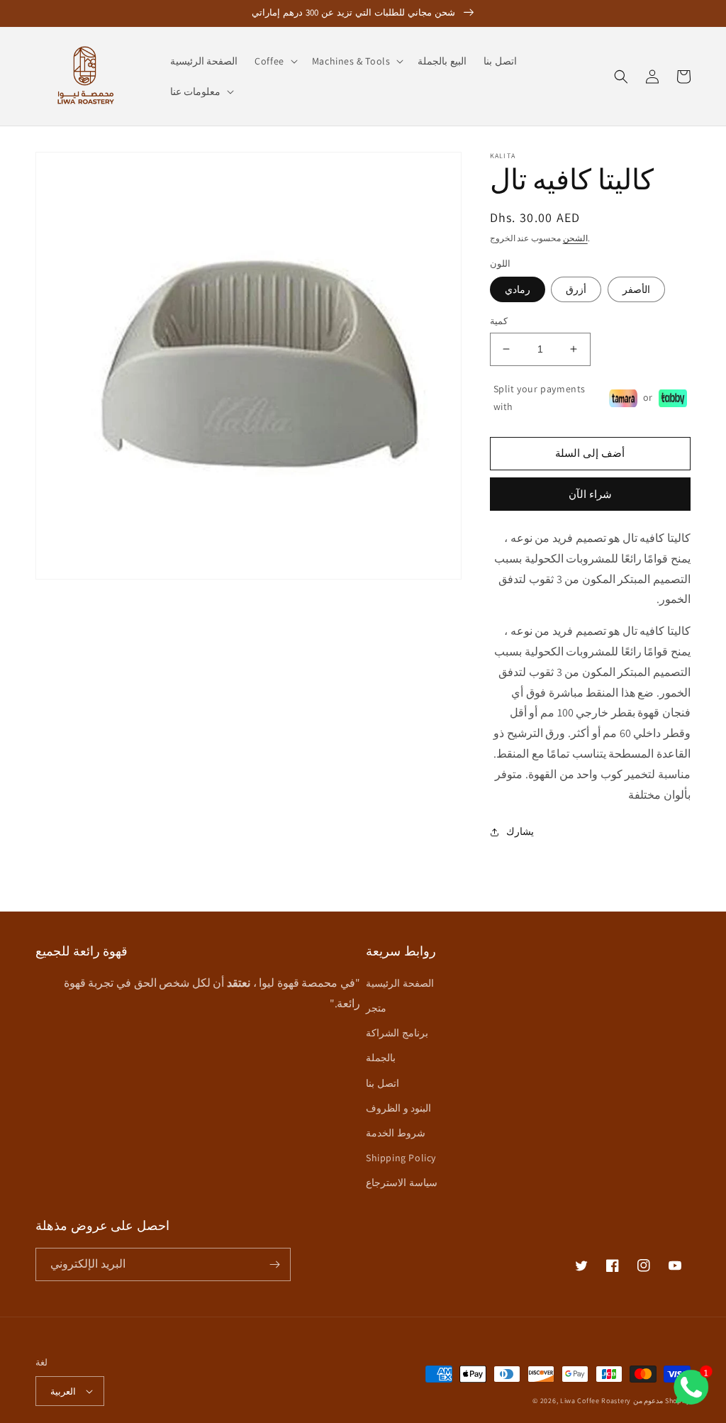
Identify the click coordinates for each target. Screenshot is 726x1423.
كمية (499, 321)
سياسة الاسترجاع (401, 1182)
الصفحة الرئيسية (400, 983)
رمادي (517, 289)
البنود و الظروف (398, 1108)
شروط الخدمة (395, 1132)
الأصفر (636, 289)
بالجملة (381, 1057)
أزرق (576, 289)
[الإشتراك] (274, 1264)
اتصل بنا (382, 1083)
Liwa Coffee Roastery (595, 1400)
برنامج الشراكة (397, 1032)
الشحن (575, 238)
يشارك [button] (520, 831)
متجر (376, 1008)
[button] (274, 61)
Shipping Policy (401, 1157)
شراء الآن (590, 494)
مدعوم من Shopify (662, 1400)
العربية (63, 1391)
